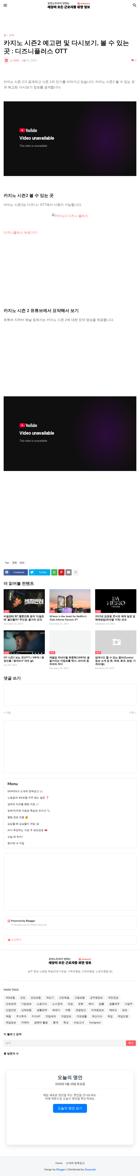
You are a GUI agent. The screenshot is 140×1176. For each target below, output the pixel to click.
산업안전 (11, 1010)
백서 (91, 1004)
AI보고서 (79, 1022)
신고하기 (16, 939)
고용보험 (80, 997)
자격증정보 (97, 1010)
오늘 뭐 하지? (15, 837)
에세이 (56, 1010)
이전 (131, 712)
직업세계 (51, 1016)
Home (58, 1163)
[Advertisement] (66, 19)
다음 (8, 712)
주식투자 (21, 1016)
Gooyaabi (90, 1169)
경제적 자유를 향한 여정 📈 (23, 804)
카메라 (25, 1022)
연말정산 (81, 1010)
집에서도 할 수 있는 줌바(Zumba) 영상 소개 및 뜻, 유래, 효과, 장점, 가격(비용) (115, 661)
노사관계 (57, 1004)
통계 (55, 1022)
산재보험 (26, 1010)
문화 (11, 35)
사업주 (129, 1004)
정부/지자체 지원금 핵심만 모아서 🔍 (28, 810)
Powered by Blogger (23, 921)
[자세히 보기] (76, 572)
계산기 (50, 997)
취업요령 (123, 1016)
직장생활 (82, 1016)
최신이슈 (97, 1016)
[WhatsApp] (54, 572)
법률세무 (114, 1004)
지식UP (36, 1016)
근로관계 (11, 1004)
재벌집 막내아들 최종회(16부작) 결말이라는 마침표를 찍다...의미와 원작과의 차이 (69, 661)
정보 (22, 562)
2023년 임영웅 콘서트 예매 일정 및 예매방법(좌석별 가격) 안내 (115, 618)
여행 (67, 1010)
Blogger (61, 1169)
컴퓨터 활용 (41, 1022)
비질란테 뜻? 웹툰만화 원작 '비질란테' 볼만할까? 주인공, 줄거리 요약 (24, 618)
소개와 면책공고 (75, 1163)
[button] (5, 5)
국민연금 (113, 997)
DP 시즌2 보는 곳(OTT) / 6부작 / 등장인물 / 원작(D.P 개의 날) (24, 659)
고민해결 (64, 997)
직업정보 (66, 1016)
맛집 (70, 1004)
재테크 (113, 1010)
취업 (110, 1016)
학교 (66, 1022)
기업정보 (26, 1004)
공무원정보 (96, 997)
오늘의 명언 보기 (70, 1108)
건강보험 (36, 997)
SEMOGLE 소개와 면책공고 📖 (25, 791)
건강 (22, 997)
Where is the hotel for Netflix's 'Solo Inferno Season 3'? (68, 618)
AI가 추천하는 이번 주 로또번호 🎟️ (27, 830)
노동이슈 (42, 1004)
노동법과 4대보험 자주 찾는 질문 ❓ (28, 797)
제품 (8, 1016)
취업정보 (11, 1022)
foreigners (95, 1022)
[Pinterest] (61, 572)
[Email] (68, 572)
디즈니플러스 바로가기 (20, 232)
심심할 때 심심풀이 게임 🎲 (23, 824)
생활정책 (42, 1010)
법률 (101, 1004)
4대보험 (10, 997)
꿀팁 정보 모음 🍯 (17, 817)
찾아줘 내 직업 (15, 843)
